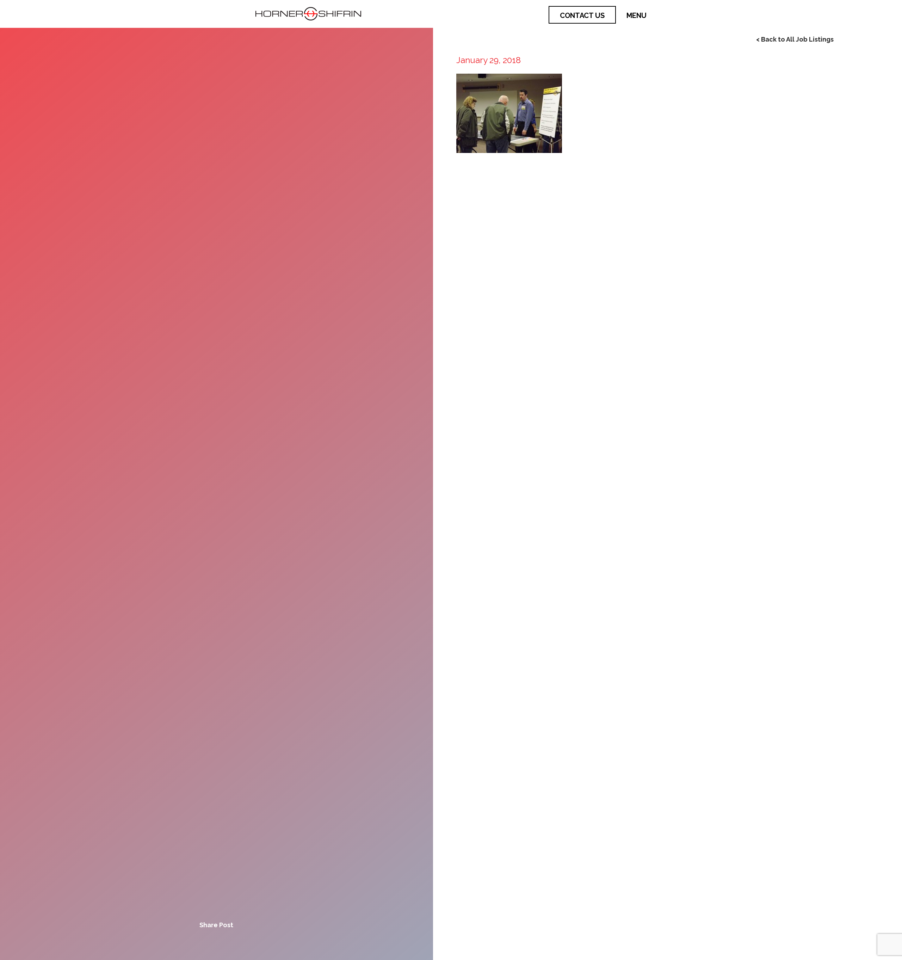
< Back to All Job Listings (795, 39)
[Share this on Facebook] (192, 943)
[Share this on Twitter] (216, 943)
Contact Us (582, 15)
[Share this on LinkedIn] (240, 943)
